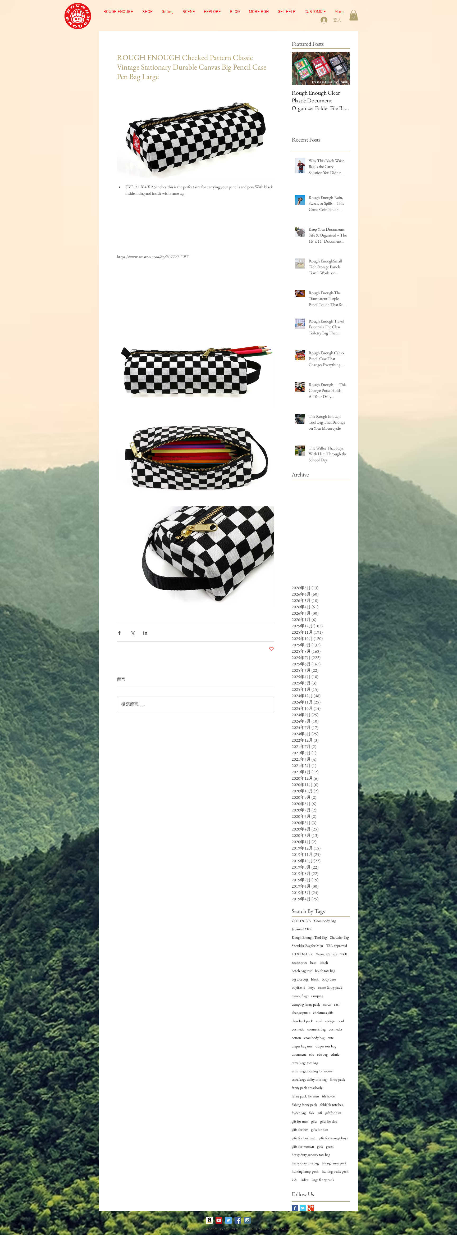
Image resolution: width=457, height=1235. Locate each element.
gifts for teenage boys (333, 1138)
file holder (329, 1096)
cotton (296, 1037)
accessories (299, 962)
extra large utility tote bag (309, 1079)
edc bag (322, 1054)
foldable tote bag (331, 1104)
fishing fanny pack (304, 1104)
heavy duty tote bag (305, 1163)
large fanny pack (323, 1179)
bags (313, 962)
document (299, 1054)
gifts (314, 1121)
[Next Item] (341, 69)
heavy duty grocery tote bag (311, 1154)
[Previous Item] (300, 69)
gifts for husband (304, 1138)
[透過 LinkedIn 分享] (145, 632)
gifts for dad (328, 1121)
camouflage (300, 995)
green (329, 1146)
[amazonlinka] (209, 1220)
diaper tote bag (326, 1046)
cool (341, 1021)
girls (320, 1146)
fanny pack (337, 1079)
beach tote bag (325, 970)
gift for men (300, 1121)
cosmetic (298, 1029)
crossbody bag (314, 1037)
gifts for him (319, 1129)
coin (319, 1021)
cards (327, 1004)
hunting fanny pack (305, 1171)
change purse (301, 1012)
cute (330, 1037)
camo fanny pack (330, 987)
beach (324, 962)
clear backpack (302, 1021)
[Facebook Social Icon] (238, 1220)
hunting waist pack (335, 1171)
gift (320, 1112)
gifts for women (303, 1146)
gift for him (333, 1112)
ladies (304, 1179)
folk (311, 1112)
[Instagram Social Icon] (247, 1220)
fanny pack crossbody (307, 1087)
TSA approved (336, 945)
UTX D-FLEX (302, 954)
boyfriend (298, 987)
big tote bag (300, 979)
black (315, 979)
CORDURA (301, 920)
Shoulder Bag (339, 937)
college (330, 1021)
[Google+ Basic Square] (311, 1208)
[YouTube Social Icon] (219, 1220)
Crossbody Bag (325, 920)
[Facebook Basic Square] (295, 1208)
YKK (344, 954)
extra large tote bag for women (313, 1071)
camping (317, 995)
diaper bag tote (302, 1046)
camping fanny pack (306, 1004)
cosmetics (335, 1029)
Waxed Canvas (326, 954)
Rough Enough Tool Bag (309, 937)
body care (329, 979)
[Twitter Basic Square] (303, 1208)
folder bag (299, 1112)
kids (295, 1179)
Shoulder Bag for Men (307, 945)
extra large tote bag (305, 1062)
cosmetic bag (316, 1029)
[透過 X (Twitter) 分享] (132, 632)
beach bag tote (302, 970)
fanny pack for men (305, 1096)
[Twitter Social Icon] (228, 1220)
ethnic (335, 1054)
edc (311, 1054)
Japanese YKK (302, 929)
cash (337, 1004)
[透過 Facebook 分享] (119, 632)
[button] (188, 12)
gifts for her (300, 1129)
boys (311, 987)
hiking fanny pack (334, 1163)
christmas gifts (323, 1012)
